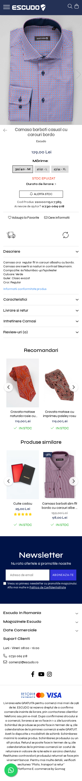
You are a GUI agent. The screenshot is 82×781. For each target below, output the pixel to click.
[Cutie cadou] (23, 474)
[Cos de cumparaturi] (76, 6)
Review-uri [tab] (15, 332)
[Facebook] (33, 675)
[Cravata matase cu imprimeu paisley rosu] (60, 383)
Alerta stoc (43, 194)
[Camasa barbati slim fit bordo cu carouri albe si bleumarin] (60, 474)
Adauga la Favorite (25, 218)
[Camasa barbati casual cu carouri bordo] (41, 70)
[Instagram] (49, 675)
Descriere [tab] (11, 251)
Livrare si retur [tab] (15, 310)
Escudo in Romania (22, 613)
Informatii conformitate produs (24, 289)
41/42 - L (42, 169)
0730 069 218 (17, 656)
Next (78, 74)
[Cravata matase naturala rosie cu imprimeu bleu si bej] (23, 383)
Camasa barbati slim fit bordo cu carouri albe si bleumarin (60, 505)
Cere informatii (58, 218)
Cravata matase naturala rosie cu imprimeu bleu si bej (23, 414)
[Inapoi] (3, 130)
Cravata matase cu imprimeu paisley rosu (59, 414)
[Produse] (7, 8)
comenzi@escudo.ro (23, 662)
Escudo (41, 141)
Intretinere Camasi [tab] (19, 321)
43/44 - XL (60, 169)
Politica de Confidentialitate (48, 587)
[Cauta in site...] (70, 6)
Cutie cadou (22, 503)
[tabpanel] (41, 70)
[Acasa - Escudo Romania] (29, 7)
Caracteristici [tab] (15, 299)
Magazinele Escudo (22, 621)
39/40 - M (22, 169)
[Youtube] (41, 675)
